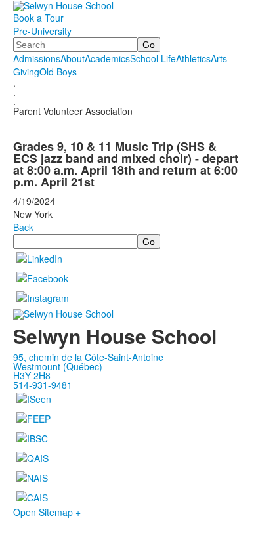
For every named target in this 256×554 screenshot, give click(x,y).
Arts (219, 58)
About (72, 58)
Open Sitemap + (47, 512)
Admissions (36, 58)
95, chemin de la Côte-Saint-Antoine (88, 357)
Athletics (193, 58)
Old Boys (58, 71)
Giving (26, 71)
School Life (153, 58)
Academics (107, 58)
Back (23, 227)
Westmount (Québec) (57, 366)
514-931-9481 (42, 384)
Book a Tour (38, 17)
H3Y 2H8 (32, 375)
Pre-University (42, 30)
